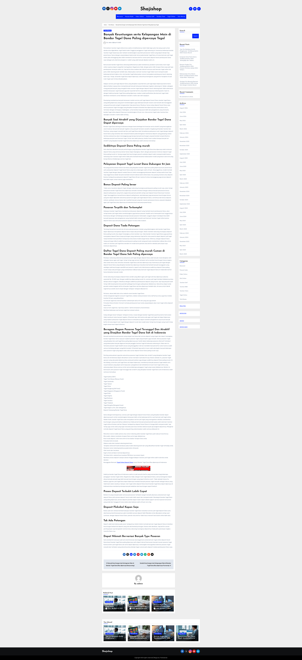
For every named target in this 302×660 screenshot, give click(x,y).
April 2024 (183, 225)
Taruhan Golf (150, 16)
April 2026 (183, 124)
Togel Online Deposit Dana (125, 462)
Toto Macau (181, 16)
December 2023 (184, 241)
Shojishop (151, 9)
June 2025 (183, 166)
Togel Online (171, 16)
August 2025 (184, 158)
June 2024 (183, 216)
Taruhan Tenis (161, 16)
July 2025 (183, 162)
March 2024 (183, 229)
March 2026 (183, 129)
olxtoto (182, 321)
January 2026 (184, 137)
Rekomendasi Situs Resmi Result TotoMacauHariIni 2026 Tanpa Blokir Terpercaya (189, 75)
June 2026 (183, 116)
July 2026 (183, 112)
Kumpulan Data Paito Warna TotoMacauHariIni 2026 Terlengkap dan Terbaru (188, 58)
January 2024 (184, 237)
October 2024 (184, 200)
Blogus (156, 657)
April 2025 (183, 175)
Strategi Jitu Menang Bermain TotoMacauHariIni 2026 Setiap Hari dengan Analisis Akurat (189, 83)
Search (182, 30)
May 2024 (183, 220)
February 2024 (184, 233)
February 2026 (184, 133)
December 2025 (184, 141)
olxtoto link (183, 313)
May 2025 (183, 170)
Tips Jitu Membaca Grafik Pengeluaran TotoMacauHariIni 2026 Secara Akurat (189, 51)
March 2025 (183, 179)
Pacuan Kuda (129, 16)
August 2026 (184, 108)
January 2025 (184, 187)
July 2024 (183, 212)
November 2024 (184, 195)
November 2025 (184, 145)
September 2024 (185, 204)
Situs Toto (183, 306)
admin (110, 42)
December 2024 (184, 191)
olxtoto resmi (183, 327)
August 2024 (184, 208)
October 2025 (184, 150)
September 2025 (185, 154)
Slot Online (183, 278)
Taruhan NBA (184, 286)
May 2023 (183, 245)
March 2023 (183, 254)
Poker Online (140, 16)
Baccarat (120, 16)
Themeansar (163, 657)
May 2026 (183, 120)
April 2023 (183, 250)
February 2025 (184, 183)
